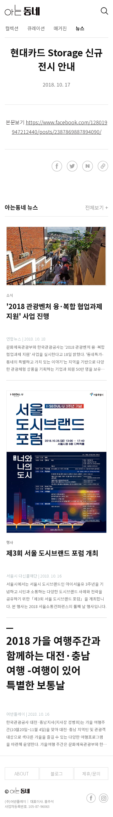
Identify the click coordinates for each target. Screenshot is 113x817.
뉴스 (80, 28)
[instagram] (103, 798)
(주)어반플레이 (15, 801)
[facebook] (91, 798)
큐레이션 (36, 28)
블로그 (57, 773)
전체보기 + (96, 207)
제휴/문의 (91, 773)
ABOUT (21, 773)
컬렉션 (12, 28)
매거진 (60, 28)
